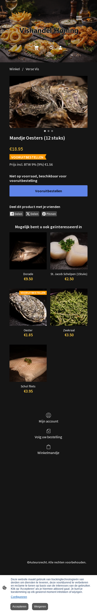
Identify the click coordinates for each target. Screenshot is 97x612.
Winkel (14, 69)
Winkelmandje (48, 452)
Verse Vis (32, 69)
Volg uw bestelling (48, 437)
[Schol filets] (28, 363)
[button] (51, 48)
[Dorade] (28, 250)
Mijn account (48, 421)
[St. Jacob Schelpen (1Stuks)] (69, 250)
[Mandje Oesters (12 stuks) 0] (48, 102)
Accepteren (19, 606)
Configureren (19, 596)
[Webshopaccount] (60, 47)
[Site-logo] (48, 31)
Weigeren (40, 606)
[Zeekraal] (69, 307)
